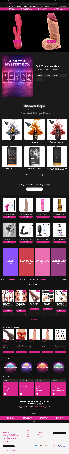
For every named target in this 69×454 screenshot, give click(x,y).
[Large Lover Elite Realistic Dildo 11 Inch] (8, 334)
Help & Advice (45, 6)
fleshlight (31, 408)
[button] (65, 4)
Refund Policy (39, 434)
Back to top (34, 421)
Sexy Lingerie (18, 6)
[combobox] (39, 4)
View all (64, 327)
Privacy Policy (39, 436)
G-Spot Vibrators (39, 388)
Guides (28, 436)
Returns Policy (39, 432)
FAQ (55, 0)
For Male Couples (63, 75)
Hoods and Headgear (56, 384)
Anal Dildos (6, 384)
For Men (55, 75)
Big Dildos (6, 386)
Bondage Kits (55, 382)
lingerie (40, 406)
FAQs (28, 432)
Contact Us (29, 430)
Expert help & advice (26, 418)
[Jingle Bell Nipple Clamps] (60, 334)
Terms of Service (40, 438)
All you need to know (43, 418)
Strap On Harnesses (23, 384)
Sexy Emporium (7, 450)
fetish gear (46, 406)
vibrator (26, 408)
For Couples (40, 75)
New (41, 6)
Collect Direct (29, 441)
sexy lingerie (35, 408)
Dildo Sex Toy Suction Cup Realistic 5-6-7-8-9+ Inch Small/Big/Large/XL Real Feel (7, 305)
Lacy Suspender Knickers (20, 342)
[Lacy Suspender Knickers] (21, 334)
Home (4, 6)
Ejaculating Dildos (7, 388)
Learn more (16, 0)
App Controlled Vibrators (40, 384)
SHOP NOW (9, 216)
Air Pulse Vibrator (39, 382)
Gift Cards (64, 6)
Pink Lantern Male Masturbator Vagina (46, 304)
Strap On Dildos (23, 382)
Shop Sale (51, 41)
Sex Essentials (24, 6)
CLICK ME (4, 279)
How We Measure (40, 440)
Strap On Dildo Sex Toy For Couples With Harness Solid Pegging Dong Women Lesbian (21, 305)
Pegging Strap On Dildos (24, 386)
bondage (42, 406)
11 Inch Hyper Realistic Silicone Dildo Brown (34, 304)
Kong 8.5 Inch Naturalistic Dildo (46, 343)
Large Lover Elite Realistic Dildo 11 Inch (8, 343)
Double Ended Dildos (7, 390)
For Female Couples (39, 79)
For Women (48, 75)
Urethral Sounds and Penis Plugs (58, 390)
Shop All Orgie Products (34, 189)
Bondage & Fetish (32, 6)
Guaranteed (58, 418)
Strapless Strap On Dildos (24, 388)
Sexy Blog (28, 434)
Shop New (17, 41)
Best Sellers (8, 6)
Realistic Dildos (6, 382)
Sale (52, 0)
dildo (28, 408)
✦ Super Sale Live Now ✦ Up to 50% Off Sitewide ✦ (20, 279)
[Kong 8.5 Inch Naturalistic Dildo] (47, 334)
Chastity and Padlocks (56, 388)
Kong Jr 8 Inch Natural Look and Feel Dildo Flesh (34, 343)
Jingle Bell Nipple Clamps (59, 342)
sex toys (36, 406)
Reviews (60, 6)
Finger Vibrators (39, 386)
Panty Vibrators (39, 390)
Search (28, 428)
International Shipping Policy (42, 430)
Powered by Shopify (12, 450)
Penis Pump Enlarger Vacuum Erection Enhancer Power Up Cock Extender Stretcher (61, 305)
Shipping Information (40, 428)
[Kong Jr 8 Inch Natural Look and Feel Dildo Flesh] (34, 334)
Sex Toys (12, 6)
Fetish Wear (55, 386)
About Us (28, 438)
